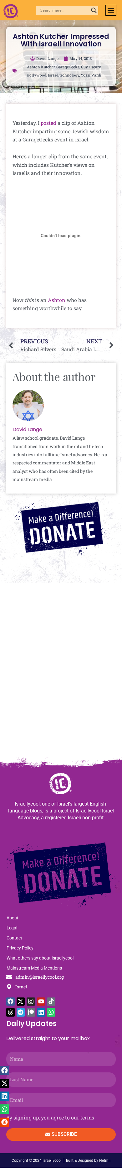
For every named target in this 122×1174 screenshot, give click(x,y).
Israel (53, 74)
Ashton (56, 300)
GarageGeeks (67, 66)
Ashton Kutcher (41, 66)
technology (69, 74)
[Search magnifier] (93, 10)
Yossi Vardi (91, 74)
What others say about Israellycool (40, 957)
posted (48, 122)
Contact (14, 937)
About (12, 917)
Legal (12, 927)
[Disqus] (61, 673)
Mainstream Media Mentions (34, 967)
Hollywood (36, 74)
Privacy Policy (20, 947)
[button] (110, 10)
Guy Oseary (91, 66)
